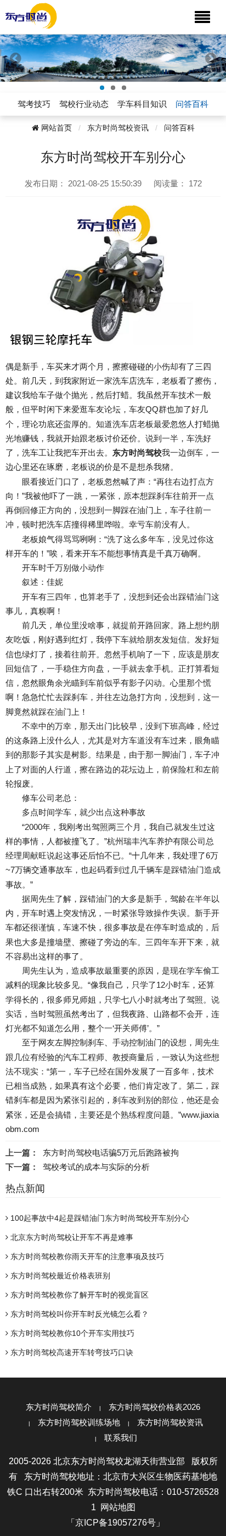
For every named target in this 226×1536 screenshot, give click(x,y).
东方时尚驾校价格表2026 (154, 1407)
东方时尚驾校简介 (59, 1407)
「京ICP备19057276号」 (115, 1522)
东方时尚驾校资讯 (118, 127)
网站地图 (117, 1507)
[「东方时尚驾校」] (31, 15)
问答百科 (179, 127)
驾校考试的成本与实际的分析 (96, 1166)
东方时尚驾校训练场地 (79, 1422)
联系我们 (120, 1437)
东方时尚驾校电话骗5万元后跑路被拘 (111, 1152)
